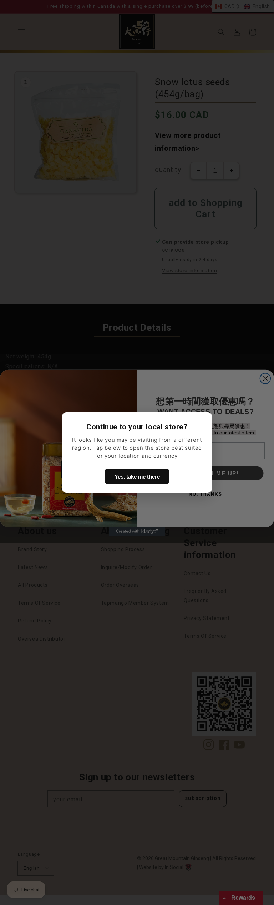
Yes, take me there (137, 477)
